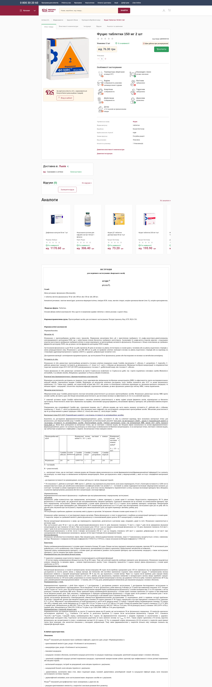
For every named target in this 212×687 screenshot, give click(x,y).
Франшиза (78, 3)
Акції (116, 3)
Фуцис (135, 121)
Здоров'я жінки (72, 20)
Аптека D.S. (45, 20)
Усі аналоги (164, 201)
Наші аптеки (89, 3)
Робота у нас (66, 3)
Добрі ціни (125, 3)
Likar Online (136, 3)
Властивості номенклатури (68, 26)
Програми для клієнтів (50, 3)
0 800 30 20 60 (29, 2)
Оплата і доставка (104, 3)
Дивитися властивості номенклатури (110, 149)
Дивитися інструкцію (104, 153)
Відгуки (98, 26)
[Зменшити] (98, 58)
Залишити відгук (67, 190)
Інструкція (87, 26)
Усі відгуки (86, 183)
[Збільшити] (105, 58)
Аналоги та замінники (115, 26)
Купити (162, 49)
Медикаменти (58, 20)
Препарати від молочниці (91, 20)
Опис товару (48, 27)
